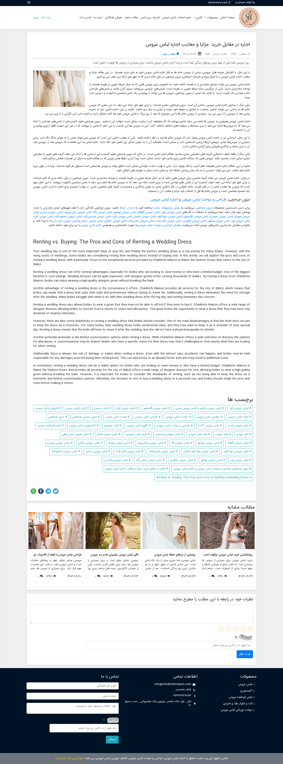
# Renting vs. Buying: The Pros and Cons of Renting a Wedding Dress (203, 477)
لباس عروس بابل (171, 212)
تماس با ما (86, 17)
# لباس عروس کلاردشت (129, 451)
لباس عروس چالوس (194, 220)
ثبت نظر (244, 654)
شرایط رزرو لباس (150, 17)
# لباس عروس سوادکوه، (237, 451)
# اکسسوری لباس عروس (84, 425)
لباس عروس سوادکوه (170, 216)
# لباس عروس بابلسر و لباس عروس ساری (199, 408)
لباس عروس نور (241, 220)
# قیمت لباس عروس (117, 416)
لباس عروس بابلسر (145, 216)
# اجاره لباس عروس (239, 416)
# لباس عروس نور (240, 460)
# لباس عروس (102, 408)
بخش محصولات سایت (166, 207)
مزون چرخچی (204, 207)
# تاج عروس (243, 434)
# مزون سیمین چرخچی (86, 416)
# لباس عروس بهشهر (209, 442)
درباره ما (98, 17)
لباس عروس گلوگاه (149, 212)
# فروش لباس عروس (47, 408)
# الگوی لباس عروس (139, 425)
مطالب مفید (131, 17)
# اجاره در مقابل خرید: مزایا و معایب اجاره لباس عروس (136, 468)
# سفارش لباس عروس (209, 416)
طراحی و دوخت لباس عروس (204, 200)
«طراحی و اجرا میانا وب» (69, 758)
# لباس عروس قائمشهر (157, 408)
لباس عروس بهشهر (125, 212)
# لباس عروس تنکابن (90, 442)
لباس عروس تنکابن (116, 220)
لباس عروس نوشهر (219, 220)
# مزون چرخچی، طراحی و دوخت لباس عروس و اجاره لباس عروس (212, 468)
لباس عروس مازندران (65, 220)
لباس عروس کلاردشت (168, 220)
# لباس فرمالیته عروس (50, 425)
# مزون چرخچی (57, 416)
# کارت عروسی (112, 425)
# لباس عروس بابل (240, 408)
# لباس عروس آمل (127, 408)
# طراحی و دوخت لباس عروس (174, 425)
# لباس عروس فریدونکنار (163, 451)
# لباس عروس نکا (182, 442)
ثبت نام (46, 17)
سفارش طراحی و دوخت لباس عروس (159, 225)
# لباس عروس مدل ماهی (76, 434)
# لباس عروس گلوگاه (239, 442)
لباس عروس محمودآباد (68, 216)
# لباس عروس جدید (239, 425)
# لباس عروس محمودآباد (65, 451)
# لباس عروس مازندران (117, 460)
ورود (35, 17)
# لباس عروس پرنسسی (169, 434)
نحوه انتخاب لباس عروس (176, 17)
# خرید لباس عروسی (138, 434)
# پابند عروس (223, 434)
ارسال (112, 739)
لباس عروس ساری (51, 212)
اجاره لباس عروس (164, 200)
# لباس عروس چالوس (183, 460)
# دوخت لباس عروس (178, 416)
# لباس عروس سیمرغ (60, 442)
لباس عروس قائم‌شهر (196, 216)
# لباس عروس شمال (108, 434)
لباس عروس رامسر (92, 220)
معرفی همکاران (113, 17)
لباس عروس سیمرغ (221, 216)
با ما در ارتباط (127, 207)
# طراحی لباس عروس (147, 416)
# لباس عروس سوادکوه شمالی (200, 451)
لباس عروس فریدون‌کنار (97, 216)
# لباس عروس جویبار (120, 442)
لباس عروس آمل (43, 216)
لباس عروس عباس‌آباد (141, 220)
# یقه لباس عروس (199, 434)
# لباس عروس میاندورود (152, 442)
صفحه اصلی (227, 17)
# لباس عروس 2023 (210, 425)
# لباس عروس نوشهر (213, 460)
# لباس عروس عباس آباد (150, 460)
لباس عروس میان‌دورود (78, 212)
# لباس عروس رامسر (98, 451)
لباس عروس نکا (103, 212)
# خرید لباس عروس (77, 408)
